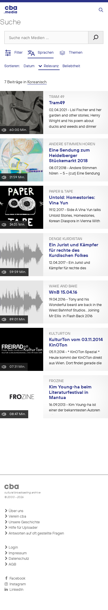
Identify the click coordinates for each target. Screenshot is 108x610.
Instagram (17, 584)
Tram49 (57, 103)
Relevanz (51, 66)
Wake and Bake (63, 286)
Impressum (17, 553)
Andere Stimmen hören (72, 144)
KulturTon (59, 334)
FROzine (56, 381)
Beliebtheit (71, 66)
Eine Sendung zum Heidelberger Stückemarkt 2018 (69, 155)
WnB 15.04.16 (63, 292)
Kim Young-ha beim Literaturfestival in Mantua (70, 392)
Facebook (16, 578)
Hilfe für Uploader (22, 528)
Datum (29, 66)
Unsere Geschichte (24, 522)
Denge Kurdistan (65, 239)
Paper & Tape (61, 191)
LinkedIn (15, 590)
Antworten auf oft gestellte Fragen (36, 533)
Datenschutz (18, 559)
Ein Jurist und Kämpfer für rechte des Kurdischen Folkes (73, 250)
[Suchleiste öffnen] (101, 10)
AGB (12, 564)
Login (13, 547)
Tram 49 (56, 97)
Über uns (15, 511)
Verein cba (17, 516)
